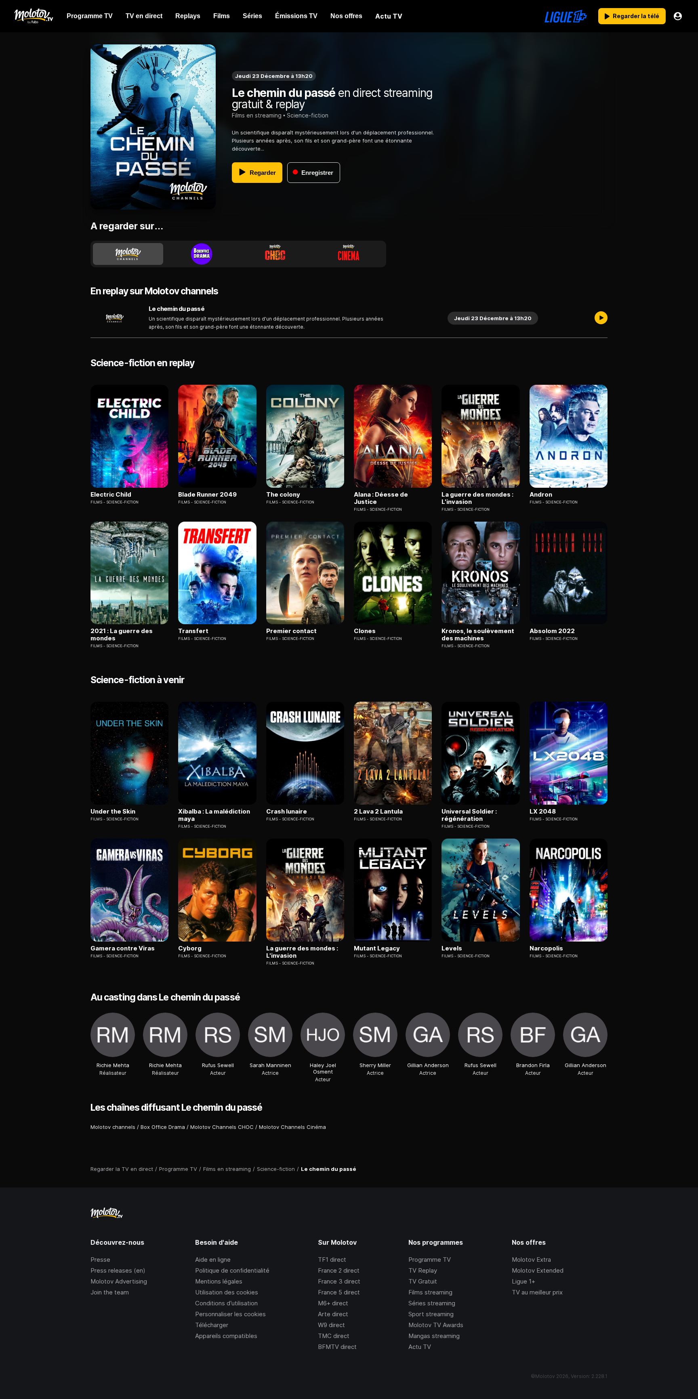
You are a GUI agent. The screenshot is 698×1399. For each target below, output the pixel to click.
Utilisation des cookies (226, 1292)
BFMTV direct (337, 1347)
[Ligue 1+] (565, 16)
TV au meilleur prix (537, 1292)
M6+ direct (333, 1303)
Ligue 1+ (523, 1281)
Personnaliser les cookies (230, 1314)
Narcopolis (546, 948)
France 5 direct (339, 1292)
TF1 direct (332, 1259)
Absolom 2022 (552, 631)
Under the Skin (112, 811)
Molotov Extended (537, 1270)
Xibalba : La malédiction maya (214, 815)
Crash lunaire (286, 811)
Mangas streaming (434, 1336)
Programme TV (429, 1259)
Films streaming (430, 1292)
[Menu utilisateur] (678, 16)
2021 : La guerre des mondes (121, 634)
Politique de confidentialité (232, 1270)
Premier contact (291, 631)
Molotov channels (112, 1127)
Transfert (193, 631)
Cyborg (190, 948)
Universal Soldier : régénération (469, 815)
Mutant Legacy (377, 948)
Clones (365, 631)
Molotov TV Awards (435, 1325)
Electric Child (110, 494)
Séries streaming (431, 1303)
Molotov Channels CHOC (222, 1127)
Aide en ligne (213, 1259)
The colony (283, 494)
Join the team (109, 1292)
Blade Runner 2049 (207, 494)
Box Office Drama (163, 1127)
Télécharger (211, 1325)
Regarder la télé (636, 16)
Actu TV (419, 1347)
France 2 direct (339, 1270)
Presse (100, 1259)
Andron (541, 494)
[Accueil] (33, 16)
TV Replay (422, 1270)
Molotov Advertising (118, 1281)
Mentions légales (218, 1281)
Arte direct (333, 1314)
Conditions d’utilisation (226, 1303)
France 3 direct (339, 1281)
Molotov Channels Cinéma (292, 1127)
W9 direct (331, 1325)
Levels (452, 948)
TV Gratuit (422, 1281)
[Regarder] (601, 318)
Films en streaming (257, 115)
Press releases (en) (117, 1270)
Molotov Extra (531, 1259)
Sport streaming (431, 1314)
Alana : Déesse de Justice (381, 498)
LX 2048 (543, 811)
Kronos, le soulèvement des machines (478, 634)
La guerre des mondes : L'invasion (477, 498)
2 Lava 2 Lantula (378, 811)
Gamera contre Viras (122, 948)
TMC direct (333, 1336)
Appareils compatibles (226, 1336)
